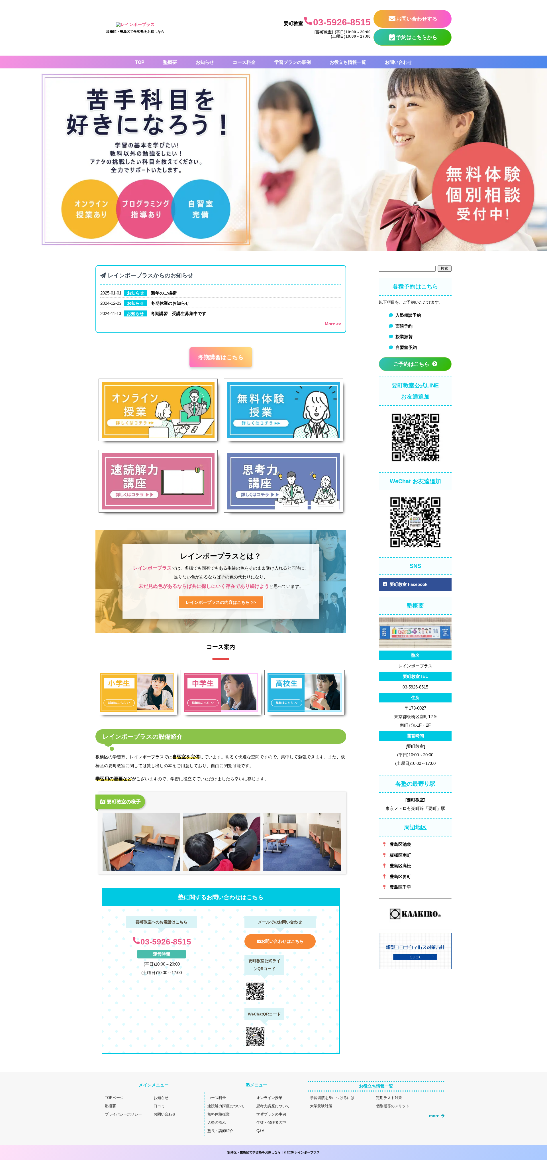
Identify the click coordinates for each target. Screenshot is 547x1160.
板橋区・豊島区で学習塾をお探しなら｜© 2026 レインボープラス (273, 1152)
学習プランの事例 (271, 1114)
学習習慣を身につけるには (332, 1098)
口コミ (159, 1106)
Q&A (260, 1131)
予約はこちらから (416, 37)
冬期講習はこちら (221, 357)
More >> (333, 323)
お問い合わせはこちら (282, 941)
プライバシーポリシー (123, 1114)
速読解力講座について (225, 1106)
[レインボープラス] (135, 24)
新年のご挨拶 (164, 292)
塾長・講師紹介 (220, 1131)
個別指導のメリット (392, 1106)
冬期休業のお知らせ (170, 303)
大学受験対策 (321, 1106)
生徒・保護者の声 (271, 1122)
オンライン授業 (269, 1098)
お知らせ (135, 292)
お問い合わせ (165, 1114)
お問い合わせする (416, 19)
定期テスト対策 (389, 1098)
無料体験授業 (218, 1114)
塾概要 (110, 1106)
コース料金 (216, 1098)
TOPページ (114, 1098)
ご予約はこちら (411, 364)
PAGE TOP (530, 1120)
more (434, 1115)
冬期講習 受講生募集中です (178, 313)
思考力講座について (273, 1106)
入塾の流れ (216, 1122)
